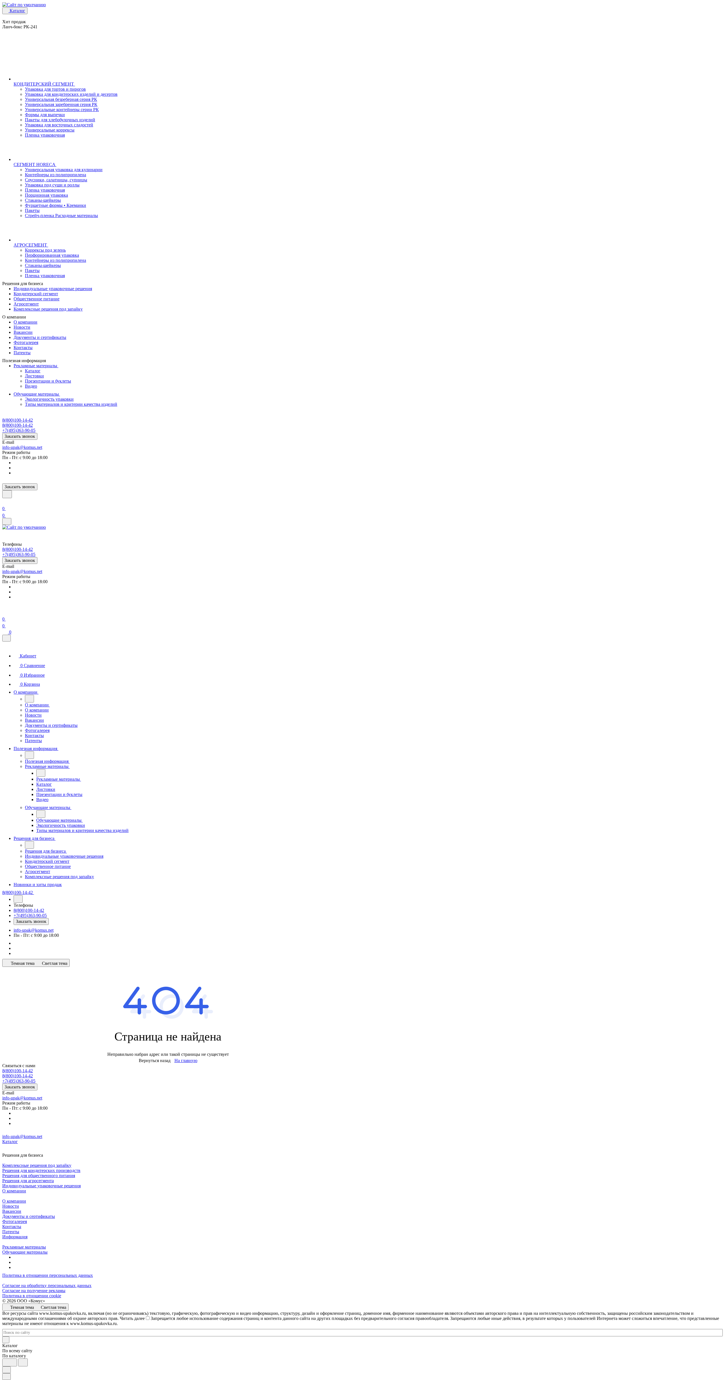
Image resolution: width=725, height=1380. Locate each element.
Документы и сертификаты (40, 337)
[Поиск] (7, 494)
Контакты (23, 347)
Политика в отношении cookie (31, 1295)
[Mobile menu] (6, 521)
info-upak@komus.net (22, 447)
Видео (31, 386)
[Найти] (23, 1362)
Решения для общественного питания (38, 1175)
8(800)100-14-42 (17, 420)
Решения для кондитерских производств (41, 1170)
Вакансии (23, 332)
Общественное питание (36, 298)
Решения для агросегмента (28, 1180)
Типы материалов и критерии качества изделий (71, 404)
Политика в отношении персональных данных (47, 1275)
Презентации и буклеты (48, 381)
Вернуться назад (154, 1060)
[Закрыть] (6, 638)
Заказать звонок (20, 436)
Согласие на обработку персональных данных (46, 1285)
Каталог (32, 370)
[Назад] (29, 698)
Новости (22, 327)
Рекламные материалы (36, 365)
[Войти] (4, 501)
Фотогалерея (26, 342)
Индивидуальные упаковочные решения (53, 288)
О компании (25, 322)
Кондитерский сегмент (36, 293)
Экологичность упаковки (49, 399)
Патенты (22, 352)
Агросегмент (26, 304)
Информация (14, 1236)
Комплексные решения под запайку (48, 309)
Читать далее (132, 1318)
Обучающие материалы (37, 394)
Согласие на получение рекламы (33, 1290)
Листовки (34, 375)
